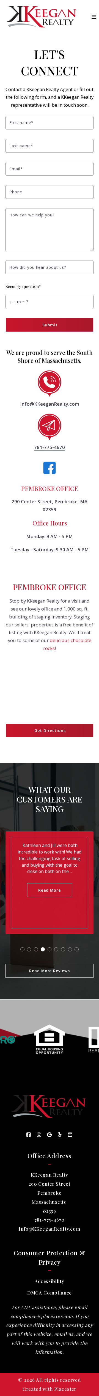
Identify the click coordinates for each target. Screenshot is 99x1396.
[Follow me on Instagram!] (39, 1134)
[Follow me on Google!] (49, 1134)
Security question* (23, 286)
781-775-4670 (49, 447)
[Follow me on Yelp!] (59, 1134)
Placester (65, 1389)
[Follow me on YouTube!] (70, 1134)
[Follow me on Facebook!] (28, 1134)
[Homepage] (42, 17)
